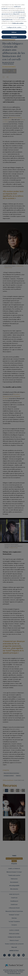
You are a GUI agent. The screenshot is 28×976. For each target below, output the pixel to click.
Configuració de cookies (14, 27)
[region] (14, 19)
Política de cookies (17, 23)
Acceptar (14, 37)
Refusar (14, 32)
